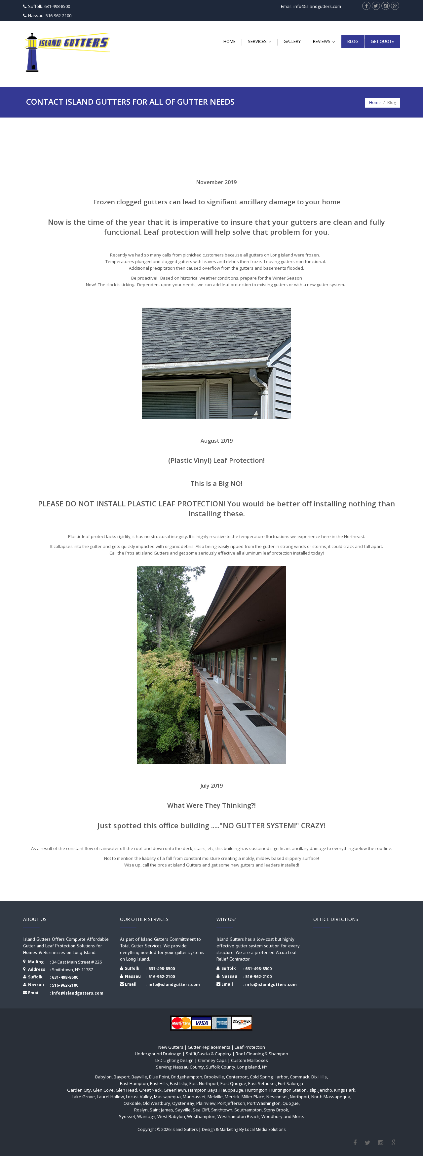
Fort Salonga (290, 1083)
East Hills (159, 1083)
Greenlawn (175, 1090)
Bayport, (122, 1077)
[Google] (393, 1142)
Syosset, (127, 1116)
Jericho (325, 1090)
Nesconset (277, 1097)
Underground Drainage (158, 1054)
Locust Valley (139, 1097)
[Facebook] (355, 1142)
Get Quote (382, 41)
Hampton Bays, (203, 1090)
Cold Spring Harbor (269, 1077)
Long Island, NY (251, 1067)
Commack (299, 1077)
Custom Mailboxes (249, 1060)
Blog (353, 41)
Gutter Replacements (209, 1047)
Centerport (237, 1077)
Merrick (232, 1097)
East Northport (203, 1083)
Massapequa (167, 1097)
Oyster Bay (183, 1103)
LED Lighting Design (174, 1060)
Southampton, (248, 1110)
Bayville (139, 1077)
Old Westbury (156, 1103)
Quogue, (291, 1103)
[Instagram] (380, 1142)
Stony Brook (276, 1110)
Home (229, 41)
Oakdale (132, 1103)
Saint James (161, 1110)
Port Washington (264, 1103)
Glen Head (126, 1090)
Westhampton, (201, 1116)
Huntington (256, 1090)
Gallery (292, 41)
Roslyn (141, 1110)
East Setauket (262, 1083)
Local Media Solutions (265, 1129)
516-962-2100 (65, 985)
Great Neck (150, 1090)
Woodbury (272, 1116)
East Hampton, (134, 1083)
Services (261, 41)
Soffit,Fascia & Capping (208, 1054)
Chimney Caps (212, 1060)
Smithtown (221, 1110)
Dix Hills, (319, 1077)
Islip (313, 1090)
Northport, (300, 1097)
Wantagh (146, 1116)
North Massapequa (330, 1097)
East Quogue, (233, 1083)
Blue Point (159, 1077)
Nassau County (188, 1067)
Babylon (103, 1077)
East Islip (178, 1083)
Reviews (325, 41)
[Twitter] (367, 1142)
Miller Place (253, 1097)
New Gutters (170, 1047)
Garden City (79, 1090)
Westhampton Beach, (238, 1116)
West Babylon (171, 1116)
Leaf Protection (250, 1047)
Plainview (205, 1103)
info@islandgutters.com (77, 993)
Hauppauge (231, 1090)
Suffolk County (220, 1067)
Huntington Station (288, 1090)
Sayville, (183, 1110)
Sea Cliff (201, 1110)
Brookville (214, 1077)
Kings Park (344, 1090)
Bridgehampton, (187, 1077)
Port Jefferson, (231, 1103)
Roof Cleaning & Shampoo (262, 1054)
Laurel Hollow (110, 1097)
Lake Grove (83, 1097)
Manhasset (194, 1097)
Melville (215, 1097)
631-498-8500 (65, 977)
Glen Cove (103, 1090)
